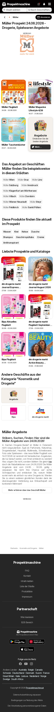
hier (50, 461)
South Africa (17, 679)
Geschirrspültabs (25, 237)
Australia (23, 669)
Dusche (35, 231)
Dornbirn (26, 196)
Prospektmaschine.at (34, 688)
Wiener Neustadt (15, 201)
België (31, 669)
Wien (8, 179)
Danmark (30, 673)
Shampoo (8, 237)
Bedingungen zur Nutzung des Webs (27, 700)
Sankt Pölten (31, 207)
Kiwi (16, 231)
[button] (44, 4)
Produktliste (27, 591)
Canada (38, 669)
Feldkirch (11, 207)
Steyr (35, 201)
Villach (9, 196)
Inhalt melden (27, 581)
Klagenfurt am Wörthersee (19, 190)
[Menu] (49, 4)
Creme (40, 237)
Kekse (25, 231)
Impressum (27, 596)
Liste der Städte (27, 586)
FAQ (27, 570)
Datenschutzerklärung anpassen (27, 694)
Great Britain (8, 676)
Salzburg (10, 185)
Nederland (34, 676)
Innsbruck (29, 185)
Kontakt (27, 575)
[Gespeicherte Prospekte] (38, 4)
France (46, 673)
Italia (18, 676)
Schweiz (7, 673)
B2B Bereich (27, 622)
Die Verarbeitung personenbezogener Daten (27, 706)
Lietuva (24, 676)
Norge (43, 676)
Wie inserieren (27, 617)
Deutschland (18, 673)
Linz (37, 179)
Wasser (7, 231)
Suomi (38, 673)
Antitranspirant (11, 242)
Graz (23, 179)
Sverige (6, 679)
